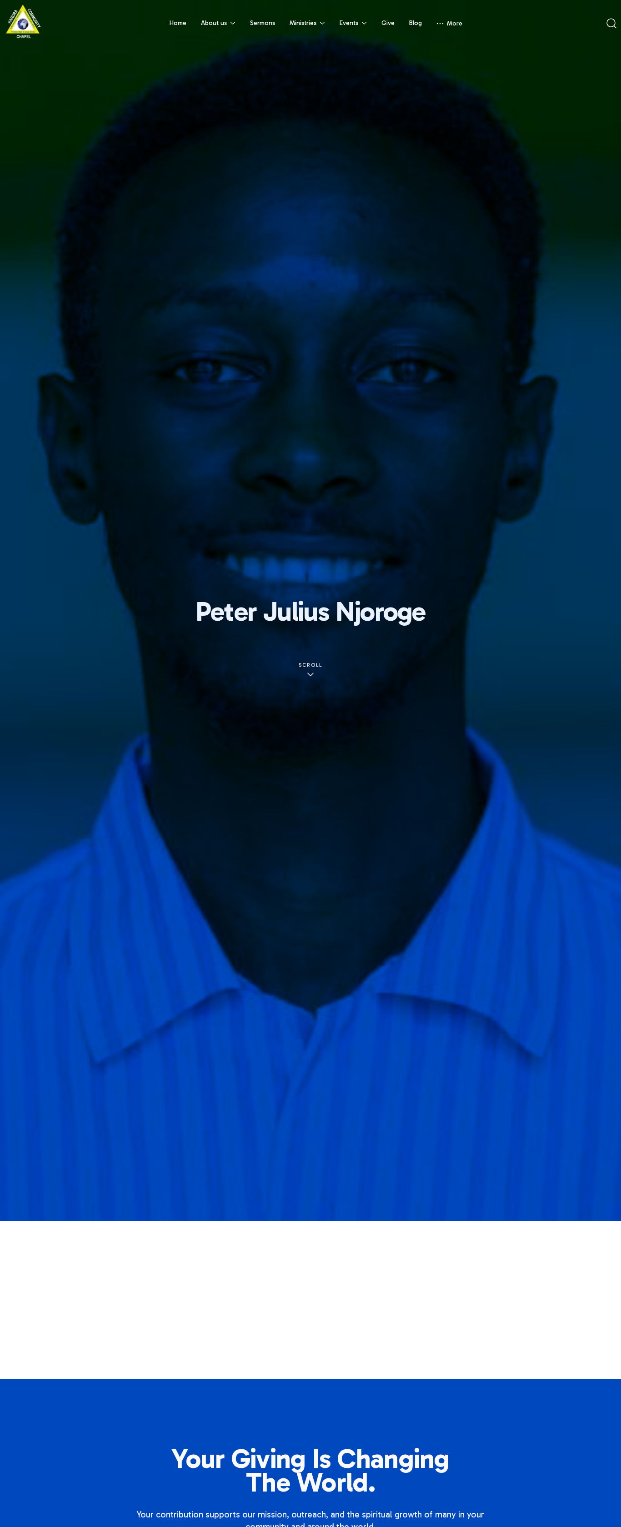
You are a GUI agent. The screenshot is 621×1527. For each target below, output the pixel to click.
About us (214, 23)
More (454, 23)
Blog (415, 23)
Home (178, 23)
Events (349, 23)
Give (388, 23)
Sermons (262, 23)
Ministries (303, 23)
